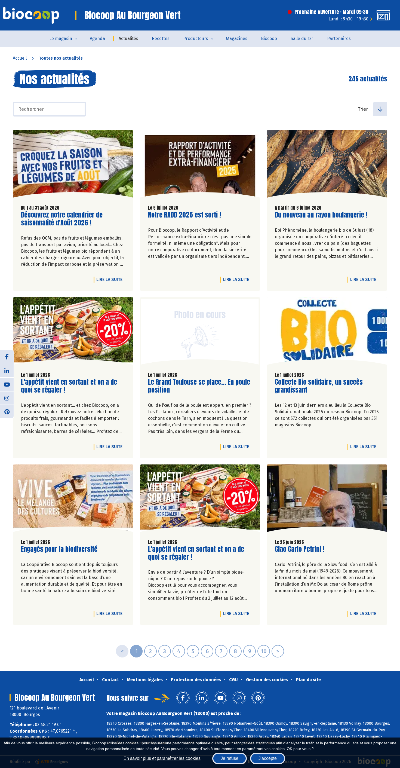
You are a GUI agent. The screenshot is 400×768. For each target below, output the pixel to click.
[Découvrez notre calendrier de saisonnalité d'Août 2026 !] (73, 165)
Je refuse (229, 758)
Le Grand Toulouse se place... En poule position (199, 386)
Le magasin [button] (60, 38)
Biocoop (269, 38)
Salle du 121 (302, 38)
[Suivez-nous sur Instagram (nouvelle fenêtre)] (7, 398)
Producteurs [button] (195, 38)
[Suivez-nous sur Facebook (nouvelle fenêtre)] (7, 357)
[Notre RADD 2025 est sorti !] (200, 165)
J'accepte (268, 758)
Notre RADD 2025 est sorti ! (184, 215)
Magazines (236, 38)
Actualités (128, 38)
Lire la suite (110, 279)
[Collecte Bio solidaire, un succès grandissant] (327, 332)
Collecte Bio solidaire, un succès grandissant (319, 386)
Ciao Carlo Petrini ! (299, 549)
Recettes (161, 38)
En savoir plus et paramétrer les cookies (162, 758)
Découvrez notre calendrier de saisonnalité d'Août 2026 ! (62, 219)
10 (264, 651)
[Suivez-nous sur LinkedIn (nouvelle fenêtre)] (7, 370)
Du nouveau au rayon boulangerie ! (321, 215)
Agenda (97, 38)
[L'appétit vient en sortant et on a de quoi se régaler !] (73, 332)
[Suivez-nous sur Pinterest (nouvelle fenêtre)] (7, 411)
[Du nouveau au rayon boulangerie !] (327, 165)
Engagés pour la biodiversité (59, 549)
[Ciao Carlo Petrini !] (327, 499)
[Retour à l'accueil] (31, 15)
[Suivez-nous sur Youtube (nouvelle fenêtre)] (7, 384)
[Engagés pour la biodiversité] (73, 499)
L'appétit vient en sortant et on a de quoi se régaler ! (69, 386)
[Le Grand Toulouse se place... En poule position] (200, 332)
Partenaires (339, 38)
